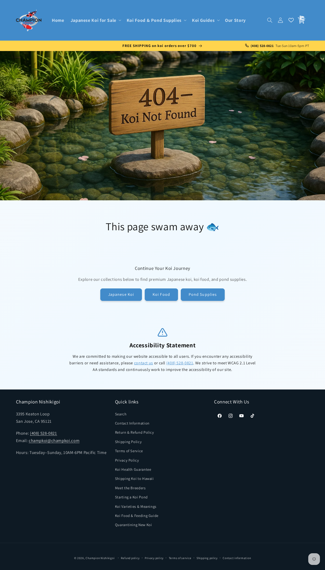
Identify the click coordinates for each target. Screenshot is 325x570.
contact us (143, 363)
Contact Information (132, 423)
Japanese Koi (121, 294)
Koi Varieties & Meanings (135, 506)
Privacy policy (154, 558)
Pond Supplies (203, 294)
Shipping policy (207, 558)
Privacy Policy (127, 460)
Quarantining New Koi (133, 524)
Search (121, 414)
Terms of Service (129, 450)
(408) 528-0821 (179, 363)
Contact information (237, 558)
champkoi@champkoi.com (54, 440)
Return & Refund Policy (134, 432)
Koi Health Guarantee (133, 469)
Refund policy (130, 558)
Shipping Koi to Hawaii (134, 478)
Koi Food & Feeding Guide (136, 515)
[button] (95, 20)
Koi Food (161, 294)
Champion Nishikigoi (100, 558)
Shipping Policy (128, 441)
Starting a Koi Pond (131, 497)
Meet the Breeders (130, 487)
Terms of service (180, 558)
